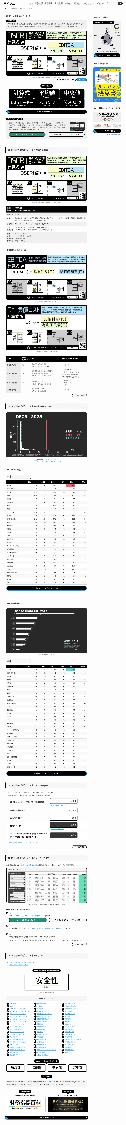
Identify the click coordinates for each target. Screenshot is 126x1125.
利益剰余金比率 (70, 1044)
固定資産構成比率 (43, 1019)
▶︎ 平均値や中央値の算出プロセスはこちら (46, 461)
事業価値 (40, 1037)
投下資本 (68, 1016)
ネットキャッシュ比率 (17, 1032)
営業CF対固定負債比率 (17, 1047)
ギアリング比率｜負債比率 (18, 1016)
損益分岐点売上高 (43, 1055)
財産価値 (40, 1032)
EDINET (50, 1082)
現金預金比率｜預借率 (44, 1014)
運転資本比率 (14, 1044)
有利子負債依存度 (71, 1042)
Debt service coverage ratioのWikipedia (22, 962)
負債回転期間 (69, 1032)
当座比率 (68, 1021)
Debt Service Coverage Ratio (18, 965)
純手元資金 (41, 1042)
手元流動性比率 (70, 1014)
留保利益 (68, 1052)
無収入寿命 (68, 1037)
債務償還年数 (41, 1029)
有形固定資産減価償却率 (73, 1039)
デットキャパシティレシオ (18, 1024)
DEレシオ (13, 1003)
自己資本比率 (41, 1039)
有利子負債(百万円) (18, 810)
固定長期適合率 (42, 1021)
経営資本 (40, 1009)
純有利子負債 (41, 1044)
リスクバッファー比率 (17, 1034)
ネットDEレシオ (15, 1026)
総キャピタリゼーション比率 (46, 1050)
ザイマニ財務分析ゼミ (30, 865)
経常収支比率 (41, 1011)
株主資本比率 (14, 1052)
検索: (8, 476)
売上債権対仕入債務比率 (18, 1042)
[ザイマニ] (9, 4)
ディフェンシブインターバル (19, 1021)
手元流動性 (68, 1011)
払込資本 (68, 1024)
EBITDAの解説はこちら (57, 805)
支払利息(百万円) (17, 818)
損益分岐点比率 (70, 1003)
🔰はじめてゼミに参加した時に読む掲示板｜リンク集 (39, 928)
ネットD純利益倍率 (16, 1029)
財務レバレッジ (42, 1034)
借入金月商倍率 (15, 1055)
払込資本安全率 (70, 1026)
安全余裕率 (13, 1037)
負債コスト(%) (16, 826)
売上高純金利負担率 (16, 1039)
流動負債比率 (69, 1050)
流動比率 (68, 1047)
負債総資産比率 (70, 1034)
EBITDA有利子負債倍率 (17, 1009)
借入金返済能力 (42, 1003)
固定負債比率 (41, 1026)
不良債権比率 (69, 1029)
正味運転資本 (41, 1047)
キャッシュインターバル (18, 1019)
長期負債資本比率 (71, 1009)
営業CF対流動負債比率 (17, 1050)
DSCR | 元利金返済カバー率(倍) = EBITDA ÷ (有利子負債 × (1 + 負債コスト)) (28, 835)
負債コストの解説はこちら (57, 829)
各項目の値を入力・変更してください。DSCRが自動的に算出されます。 (29, 795)
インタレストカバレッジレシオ (20, 1011)
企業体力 (40, 1006)
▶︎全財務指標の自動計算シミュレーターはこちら (22, 842)
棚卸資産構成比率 (71, 1006)
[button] (7, 482)
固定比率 (40, 1024)
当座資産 (68, 1019)
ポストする (82, 79)
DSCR (12, 1006)
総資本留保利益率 (43, 1052)
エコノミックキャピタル (18, 1014)
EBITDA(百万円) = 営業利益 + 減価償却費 (27, 802)
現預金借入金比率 (43, 1016)
